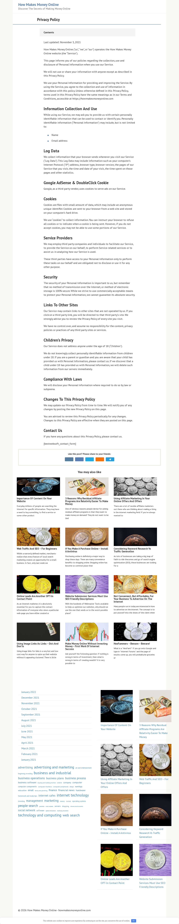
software (40, 810)
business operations (31, 778)
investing (21, 801)
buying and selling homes (47, 783)
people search (28, 805)
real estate (49, 806)
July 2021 (26, 726)
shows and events (76, 806)
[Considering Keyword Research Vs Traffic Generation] (155, 810)
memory (62, 801)
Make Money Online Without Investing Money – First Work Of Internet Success (86, 646)
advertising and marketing (54, 767)
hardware (80, 790)
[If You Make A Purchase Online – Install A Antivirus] (117, 810)
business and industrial (52, 772)
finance (53, 790)
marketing (51, 800)
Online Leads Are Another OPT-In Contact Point (35, 597)
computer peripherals (60, 786)
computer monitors (45, 786)
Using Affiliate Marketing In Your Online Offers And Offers (132, 500)
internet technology (73, 795)
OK (133, 921)
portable (41, 806)
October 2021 (29, 709)
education (22, 790)
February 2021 (29, 754)
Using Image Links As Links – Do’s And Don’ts (37, 645)
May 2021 (26, 737)
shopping (65, 806)
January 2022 (28, 692)
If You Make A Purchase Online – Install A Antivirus (86, 550)
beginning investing (25, 773)
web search (71, 815)
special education (51, 811)
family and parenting (41, 791)
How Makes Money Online (38, 4)
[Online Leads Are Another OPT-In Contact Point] (117, 860)
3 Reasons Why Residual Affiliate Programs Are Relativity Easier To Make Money (86, 501)
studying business (62, 811)
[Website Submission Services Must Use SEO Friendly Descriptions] (155, 860)
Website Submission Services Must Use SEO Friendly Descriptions (86, 597)
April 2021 (27, 742)
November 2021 (30, 703)
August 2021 (28, 720)
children (59, 783)
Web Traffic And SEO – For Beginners (37, 548)
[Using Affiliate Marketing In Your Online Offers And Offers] (117, 760)
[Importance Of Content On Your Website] (117, 706)
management (34, 801)
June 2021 (27, 731)
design (72, 787)
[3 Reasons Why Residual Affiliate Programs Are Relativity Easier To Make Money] (155, 706)
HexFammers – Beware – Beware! (132, 643)
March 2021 (28, 748)
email (31, 790)
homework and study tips (27, 796)
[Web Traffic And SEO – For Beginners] (155, 760)
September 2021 (30, 714)
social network (26, 810)
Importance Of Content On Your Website (34, 500)
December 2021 (30, 697)
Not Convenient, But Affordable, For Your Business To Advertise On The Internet (134, 599)
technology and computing (39, 815)
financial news (66, 790)
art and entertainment (83, 768)
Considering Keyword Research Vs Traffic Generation (132, 550)
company (67, 782)
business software (27, 782)
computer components (27, 786)
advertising (25, 767)
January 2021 (28, 759)
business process (75, 778)
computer (77, 782)
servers (58, 806)
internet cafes (46, 795)
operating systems (79, 801)
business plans (55, 778)
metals (68, 801)
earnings (78, 786)
